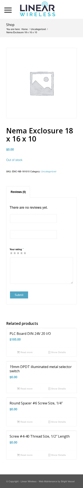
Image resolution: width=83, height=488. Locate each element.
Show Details (58, 352)
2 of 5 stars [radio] (13, 253)
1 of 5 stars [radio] (11, 253)
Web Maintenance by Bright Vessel (56, 481)
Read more (26, 352)
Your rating (17, 249)
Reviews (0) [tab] (18, 192)
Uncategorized (38, 29)
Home (24, 29)
